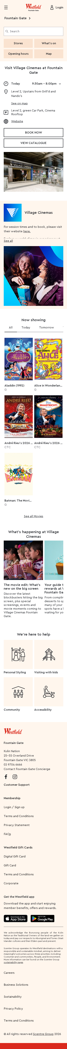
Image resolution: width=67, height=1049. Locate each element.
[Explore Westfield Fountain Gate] (33, 7)
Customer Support (17, 784)
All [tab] (10, 327)
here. (27, 231)
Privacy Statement (17, 825)
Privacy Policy (13, 1008)
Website (17, 121)
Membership (12, 798)
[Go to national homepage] (13, 730)
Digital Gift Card (14, 856)
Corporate (11, 883)
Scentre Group (43, 1034)
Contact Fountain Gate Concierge (27, 769)
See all (8, 240)
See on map (19, 103)
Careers (9, 972)
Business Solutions (16, 984)
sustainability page (13, 962)
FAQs (7, 834)
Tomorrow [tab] (46, 327)
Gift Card (10, 865)
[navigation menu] (8, 7)
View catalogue (33, 143)
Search (14, 31)
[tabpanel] (33, 427)
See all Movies (33, 516)
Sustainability (13, 996)
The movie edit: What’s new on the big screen (22, 586)
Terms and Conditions (19, 816)
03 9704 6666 (13, 764)
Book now (33, 132)
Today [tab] (25, 327)
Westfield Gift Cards (18, 847)
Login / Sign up (14, 807)
